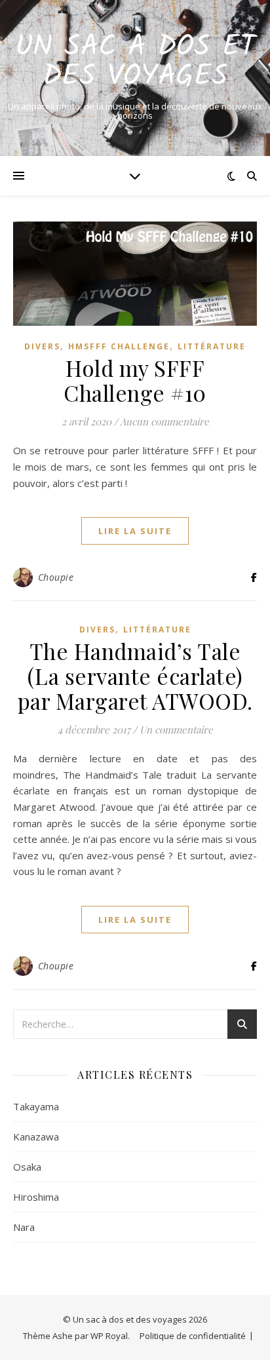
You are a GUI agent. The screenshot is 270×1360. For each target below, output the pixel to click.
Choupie (56, 577)
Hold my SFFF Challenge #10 (135, 380)
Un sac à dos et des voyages (135, 62)
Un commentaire (176, 729)
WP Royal (109, 1336)
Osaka (27, 1166)
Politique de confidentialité (193, 1336)
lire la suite (135, 531)
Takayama (36, 1106)
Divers (42, 346)
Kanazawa (36, 1136)
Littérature (212, 346)
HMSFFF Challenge (119, 346)
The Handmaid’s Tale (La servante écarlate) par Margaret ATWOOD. (135, 675)
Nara (24, 1227)
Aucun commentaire (164, 421)
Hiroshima (36, 1196)
